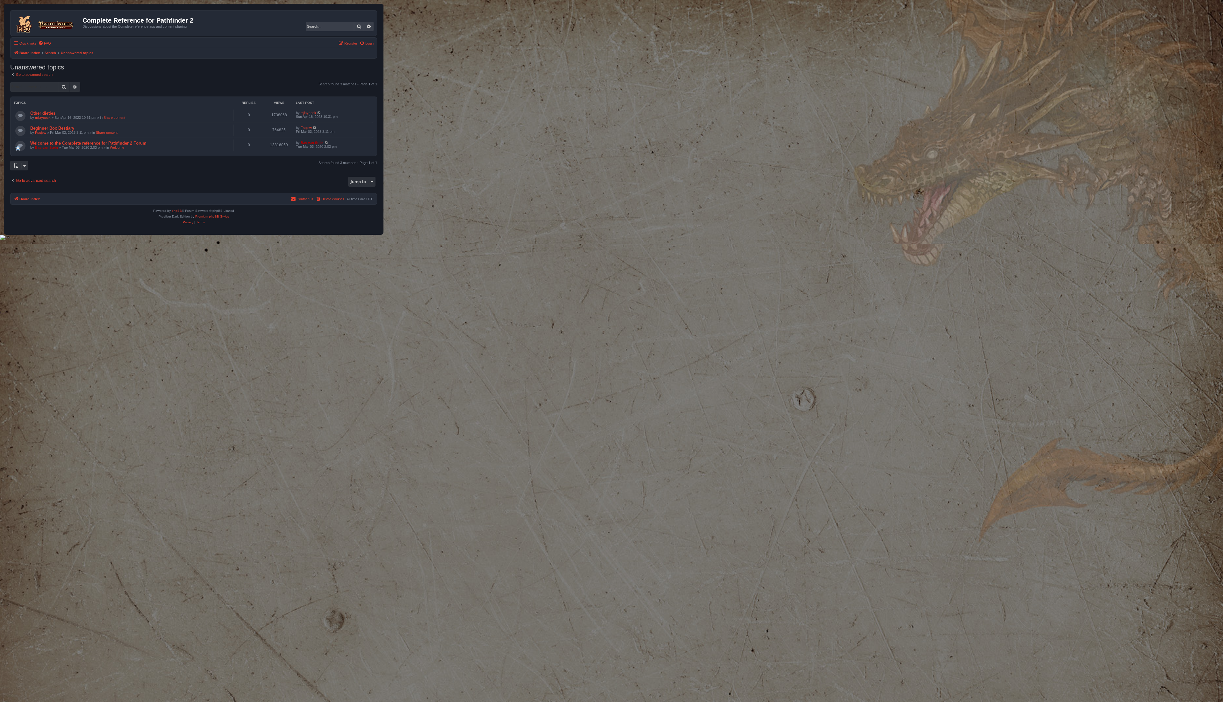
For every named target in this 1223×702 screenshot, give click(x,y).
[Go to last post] (319, 113)
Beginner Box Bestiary (52, 128)
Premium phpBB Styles (212, 216)
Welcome (117, 147)
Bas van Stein (46, 147)
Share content (114, 117)
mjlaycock (43, 117)
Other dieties (42, 113)
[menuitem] (44, 43)
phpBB (177, 210)
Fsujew (40, 132)
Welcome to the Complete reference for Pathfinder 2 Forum (88, 143)
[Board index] (47, 23)
